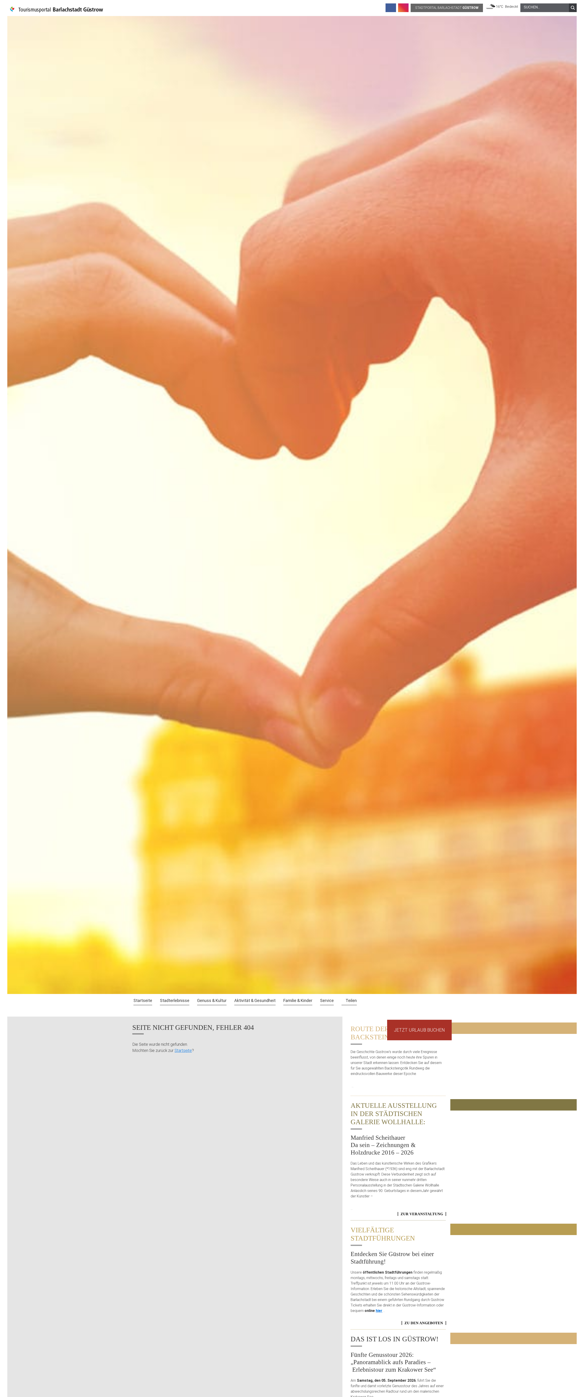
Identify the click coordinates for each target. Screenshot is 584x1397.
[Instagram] (403, 7)
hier (379, 1311)
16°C (500, 7)
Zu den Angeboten (423, 1323)
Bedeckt (511, 7)
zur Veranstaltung (422, 1214)
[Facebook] (391, 7)
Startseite (183, 1050)
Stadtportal (446, 8)
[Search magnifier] (573, 7)
